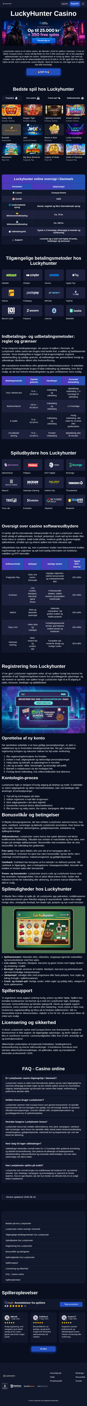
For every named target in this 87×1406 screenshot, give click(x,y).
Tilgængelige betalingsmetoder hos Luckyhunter (27, 1235)
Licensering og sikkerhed (17, 1268)
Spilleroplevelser (13, 1280)
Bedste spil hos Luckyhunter (18, 1223)
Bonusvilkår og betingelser (17, 1252)
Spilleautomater (73, 98)
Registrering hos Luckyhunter (19, 1246)
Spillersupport (12, 1263)
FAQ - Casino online (15, 1274)
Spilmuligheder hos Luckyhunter (20, 1257)
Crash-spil (52, 98)
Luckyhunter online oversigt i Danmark (23, 1229)
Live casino (31, 98)
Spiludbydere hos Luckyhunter (19, 1240)
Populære (10, 98)
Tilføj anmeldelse (71, 1304)
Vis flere (43, 1349)
